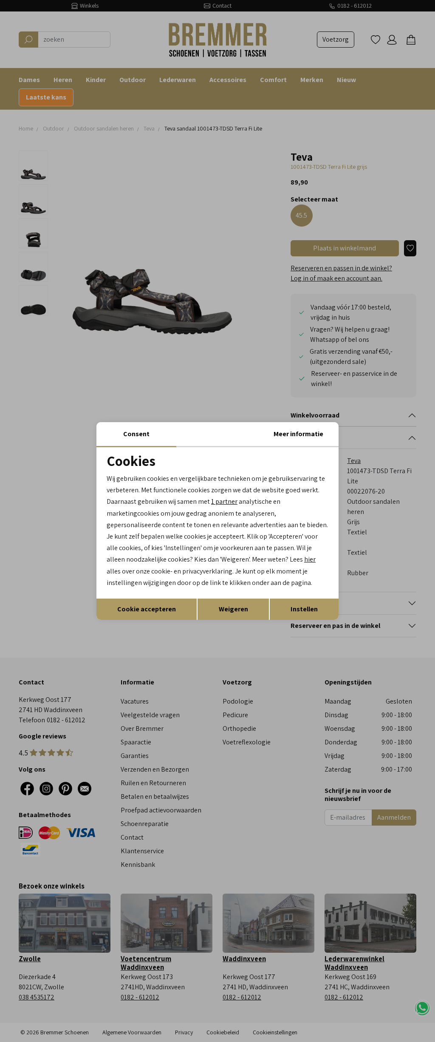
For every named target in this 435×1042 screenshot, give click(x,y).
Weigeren (233, 609)
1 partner (224, 501)
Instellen (304, 609)
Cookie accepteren (146, 609)
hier (310, 559)
